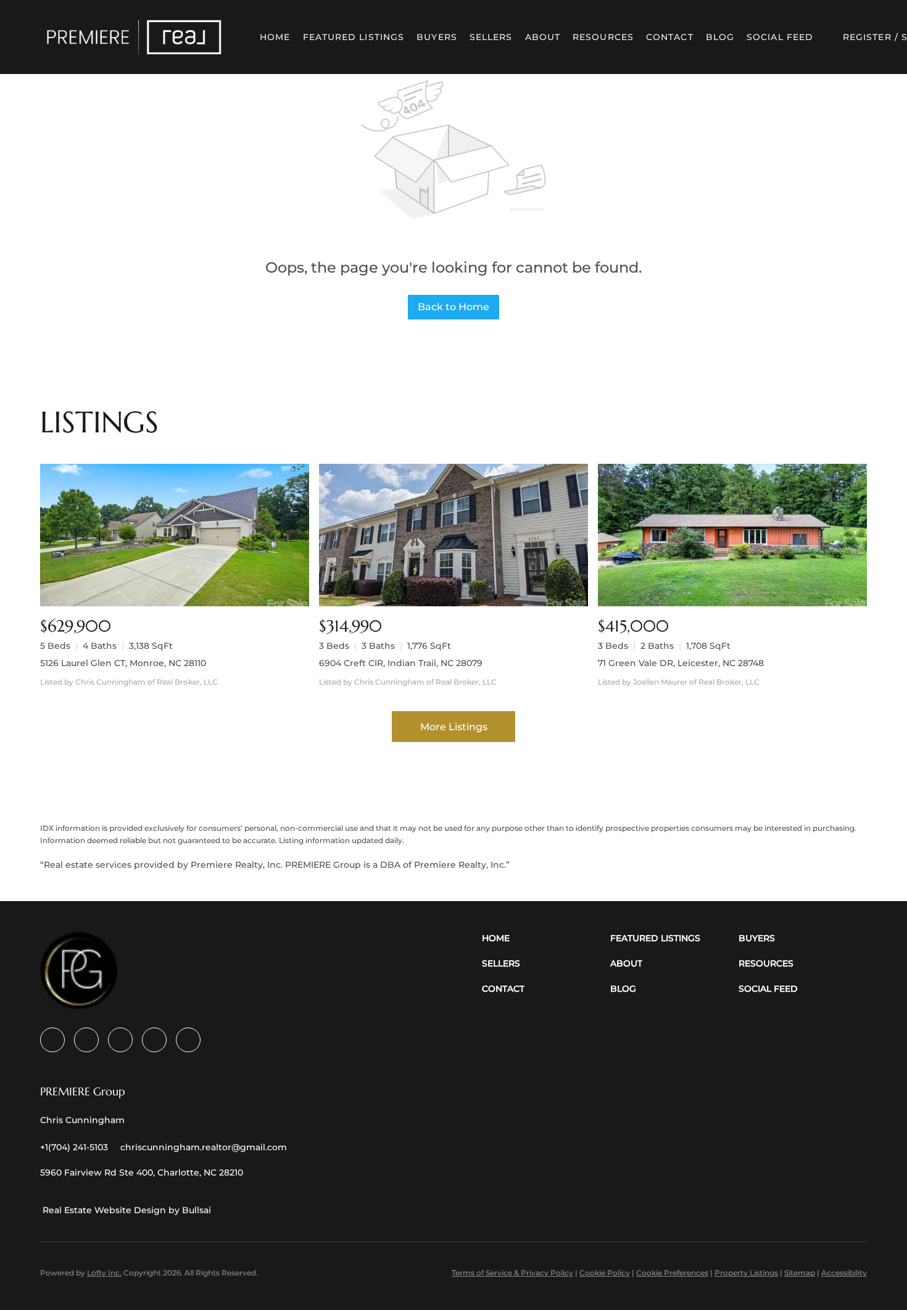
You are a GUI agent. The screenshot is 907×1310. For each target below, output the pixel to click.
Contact (670, 37)
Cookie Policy (604, 1272)
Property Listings (746, 1272)
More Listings (453, 727)
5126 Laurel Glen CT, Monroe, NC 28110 (123, 663)
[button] (134, 37)
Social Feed (780, 37)
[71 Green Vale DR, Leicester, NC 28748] (732, 535)
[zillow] (120, 1040)
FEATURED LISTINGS (354, 37)
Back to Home (453, 307)
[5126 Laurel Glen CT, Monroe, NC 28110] (174, 535)
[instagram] (154, 1040)
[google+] (188, 1040)
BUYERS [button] (436, 37)
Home (275, 37)
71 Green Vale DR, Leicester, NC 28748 (681, 663)
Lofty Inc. (104, 1272)
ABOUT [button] (543, 37)
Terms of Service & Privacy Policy (512, 1272)
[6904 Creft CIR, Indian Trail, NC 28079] (453, 535)
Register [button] (867, 37)
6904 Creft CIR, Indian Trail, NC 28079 (400, 663)
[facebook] (52, 1040)
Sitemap (799, 1272)
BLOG (720, 37)
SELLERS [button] (491, 37)
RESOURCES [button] (603, 37)
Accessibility (844, 1272)
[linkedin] (86, 1040)
